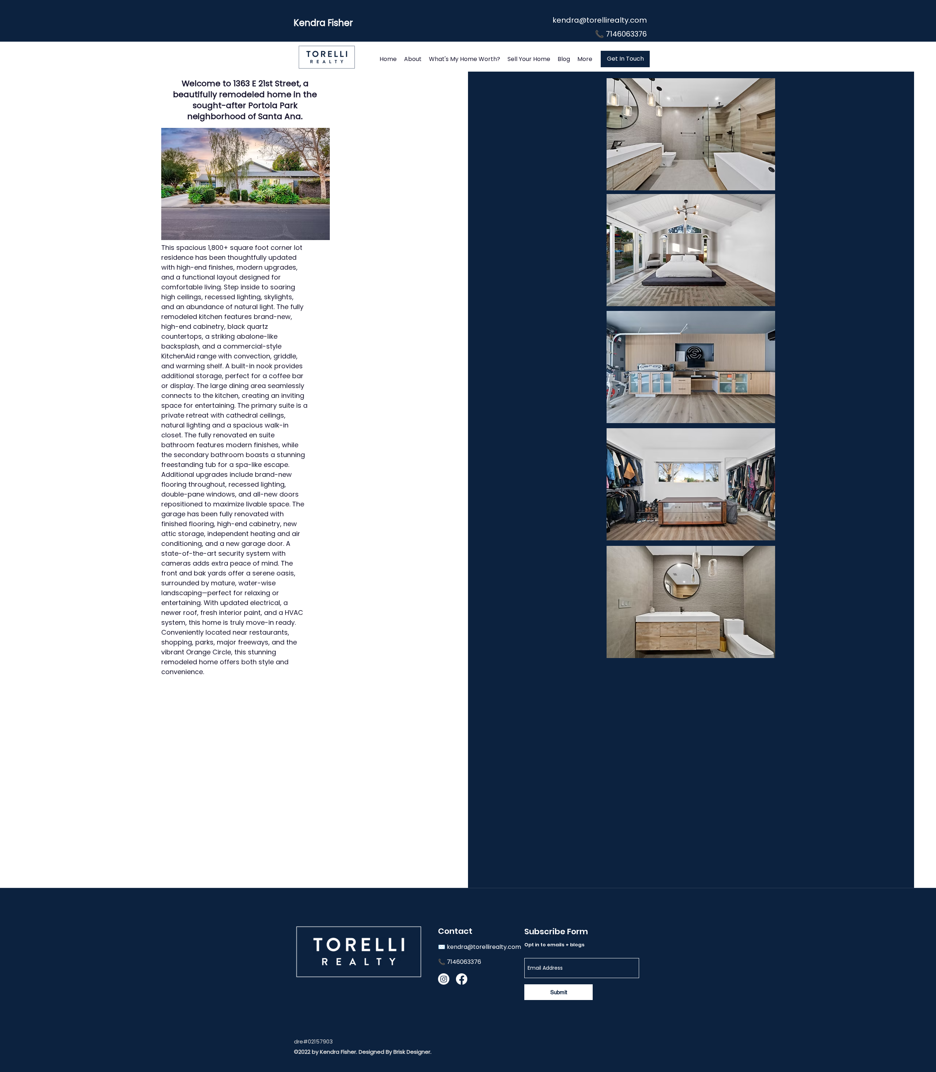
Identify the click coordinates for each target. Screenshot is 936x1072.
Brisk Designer (411, 1052)
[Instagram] (443, 979)
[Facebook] (461, 979)
